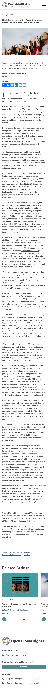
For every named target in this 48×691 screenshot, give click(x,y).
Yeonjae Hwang (21, 73)
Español (4, 76)
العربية (36, 679)
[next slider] (4, 619)
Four (23, 251)
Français (18, 679)
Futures (12, 552)
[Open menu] (44, 5)
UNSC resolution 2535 (11, 400)
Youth (4, 552)
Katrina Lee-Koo (9, 106)
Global (27, 555)
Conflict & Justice (23, 552)
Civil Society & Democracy (12, 555)
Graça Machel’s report (17, 237)
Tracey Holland (9, 73)
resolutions (17, 253)
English (10, 679)
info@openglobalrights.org (14, 655)
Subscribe (22, 667)
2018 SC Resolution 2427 (15, 315)
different (29, 251)
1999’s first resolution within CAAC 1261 (18, 323)
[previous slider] (44, 619)
